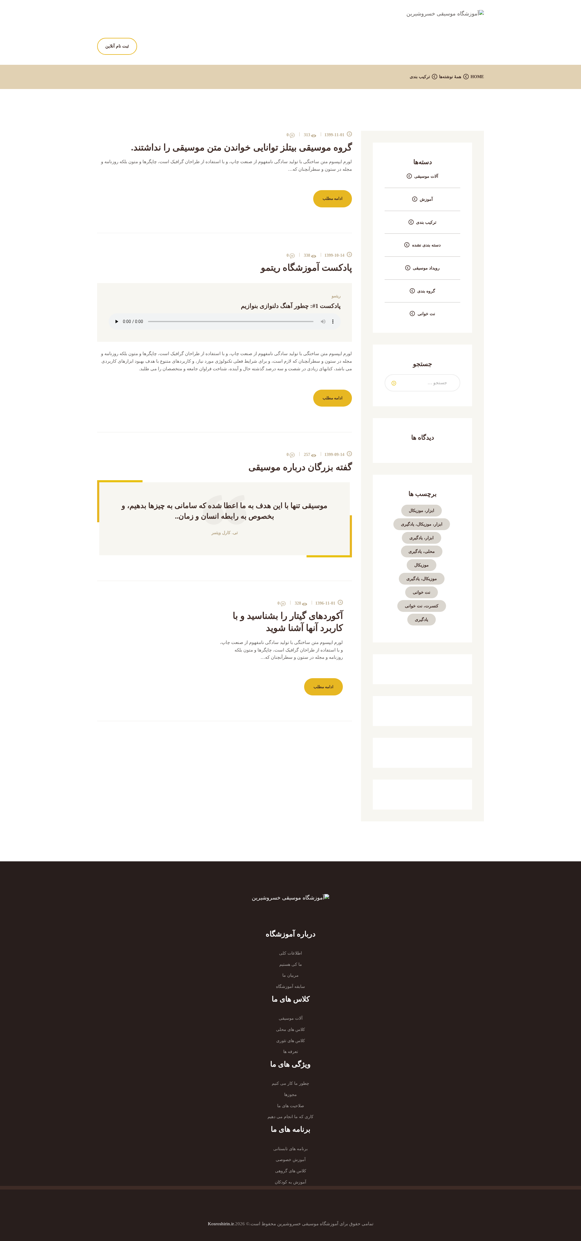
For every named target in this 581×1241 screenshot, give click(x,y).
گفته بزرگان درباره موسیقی (300, 467)
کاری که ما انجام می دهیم (290, 1116)
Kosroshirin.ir (221, 1223)
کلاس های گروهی (290, 1171)
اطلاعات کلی (290, 953)
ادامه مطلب (333, 198)
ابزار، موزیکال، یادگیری (421, 524)
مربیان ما (290, 975)
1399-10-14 (334, 255)
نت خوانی (426, 314)
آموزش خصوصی (291, 1159)
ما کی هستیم (290, 964)
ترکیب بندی (426, 222)
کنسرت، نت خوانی (421, 606)
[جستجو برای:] (422, 382)
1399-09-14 (334, 454)
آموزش (426, 199)
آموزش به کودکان (290, 1182)
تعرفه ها (290, 1051)
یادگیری (421, 619)
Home (477, 76)
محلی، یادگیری (422, 551)
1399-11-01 (334, 135)
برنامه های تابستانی (290, 1149)
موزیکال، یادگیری (421, 578)
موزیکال (421, 565)
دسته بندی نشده (426, 245)
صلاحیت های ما (290, 1106)
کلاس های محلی (290, 1029)
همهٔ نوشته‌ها (450, 76)
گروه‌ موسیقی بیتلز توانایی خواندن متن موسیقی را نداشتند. (241, 147)
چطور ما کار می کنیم (290, 1083)
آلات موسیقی (426, 176)
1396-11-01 (325, 603)
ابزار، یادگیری (421, 538)
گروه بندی (426, 291)
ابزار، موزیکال (421, 510)
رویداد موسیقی (426, 268)
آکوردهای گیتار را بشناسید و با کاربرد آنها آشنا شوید (288, 622)
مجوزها (290, 1094)
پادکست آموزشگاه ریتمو (306, 267)
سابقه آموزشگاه (290, 986)
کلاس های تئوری (290, 1040)
